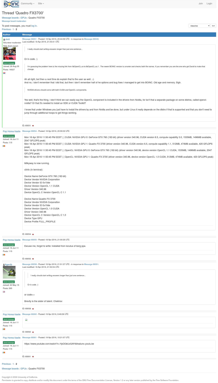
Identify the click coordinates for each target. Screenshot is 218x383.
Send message (9, 63)
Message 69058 (29, 264)
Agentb (8, 264)
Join (201, 3)
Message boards (10, 17)
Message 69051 (29, 38)
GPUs (24, 17)
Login (209, 3)
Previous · (7, 29)
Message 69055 (29, 239)
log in (34, 25)
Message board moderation (14, 21)
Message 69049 (91, 38)
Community (27, 3)
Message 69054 (29, 131)
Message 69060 (29, 314)
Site (40, 3)
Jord (7, 39)
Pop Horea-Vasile (11, 131)
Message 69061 (29, 337)
